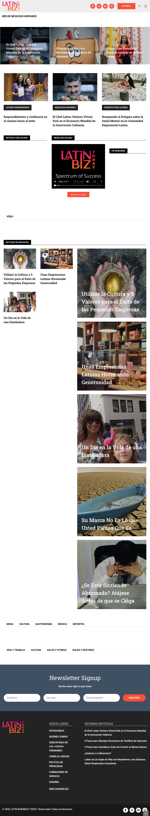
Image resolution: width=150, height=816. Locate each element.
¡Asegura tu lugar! (78, 194)
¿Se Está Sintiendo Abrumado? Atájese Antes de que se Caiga (108, 593)
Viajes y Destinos (83, 650)
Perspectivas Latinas (116, 107)
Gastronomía (43, 624)
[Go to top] (146, 813)
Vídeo (10, 216)
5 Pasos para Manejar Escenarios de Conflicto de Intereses (116, 740)
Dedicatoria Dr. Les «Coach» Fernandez (58, 746)
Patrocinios (56, 730)
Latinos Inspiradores (17, 107)
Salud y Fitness (57, 650)
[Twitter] (99, 6)
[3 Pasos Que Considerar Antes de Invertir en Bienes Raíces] (125, 45)
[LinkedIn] (105, 6)
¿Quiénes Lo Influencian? (98, 753)
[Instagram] (111, 6)
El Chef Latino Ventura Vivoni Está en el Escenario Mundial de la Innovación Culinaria (74, 121)
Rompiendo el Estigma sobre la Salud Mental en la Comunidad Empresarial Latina (122, 121)
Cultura (24, 624)
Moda (10, 624)
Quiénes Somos (58, 736)
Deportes (78, 624)
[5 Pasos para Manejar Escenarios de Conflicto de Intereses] (75, 45)
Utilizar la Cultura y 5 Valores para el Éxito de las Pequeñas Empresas (19, 279)
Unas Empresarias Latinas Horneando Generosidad (53, 279)
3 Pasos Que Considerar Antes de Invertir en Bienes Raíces (116, 747)
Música (62, 624)
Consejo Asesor (59, 756)
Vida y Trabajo (16, 650)
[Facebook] (92, 6)
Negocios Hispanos (65, 107)
